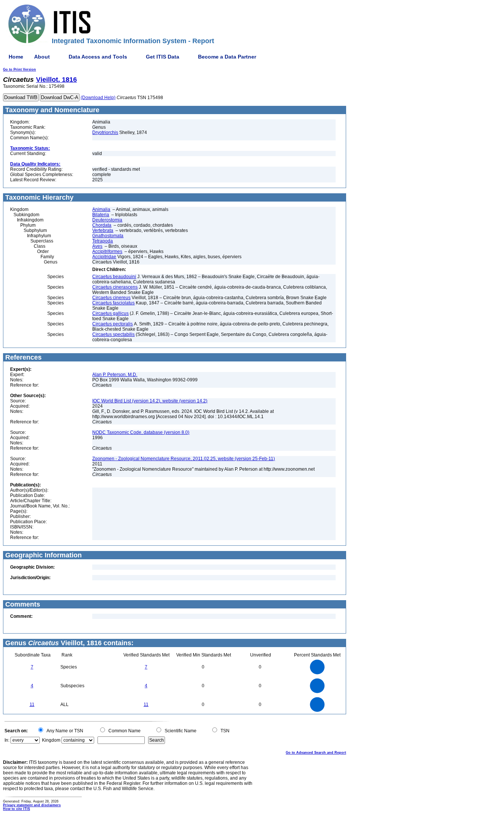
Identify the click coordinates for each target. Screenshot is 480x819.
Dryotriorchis (105, 132)
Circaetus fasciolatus (113, 303)
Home (16, 57)
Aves (97, 246)
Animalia (101, 209)
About (42, 57)
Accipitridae (104, 256)
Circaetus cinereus (111, 297)
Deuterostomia (107, 220)
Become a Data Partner (227, 57)
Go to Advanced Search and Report (316, 752)
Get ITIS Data (162, 57)
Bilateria (100, 214)
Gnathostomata (107, 235)
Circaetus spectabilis (113, 334)
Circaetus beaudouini (114, 276)
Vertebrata (102, 230)
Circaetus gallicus (110, 313)
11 (32, 704)
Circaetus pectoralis (112, 324)
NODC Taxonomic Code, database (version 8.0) (140, 432)
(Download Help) (98, 97)
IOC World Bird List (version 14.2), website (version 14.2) (149, 400)
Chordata (101, 225)
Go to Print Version (19, 69)
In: (6, 740)
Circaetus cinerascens (115, 287)
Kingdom (51, 740)
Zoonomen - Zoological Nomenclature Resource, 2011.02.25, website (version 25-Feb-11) (183, 458)
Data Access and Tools (98, 57)
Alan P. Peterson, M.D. (114, 374)
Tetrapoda (102, 241)
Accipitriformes (107, 251)
